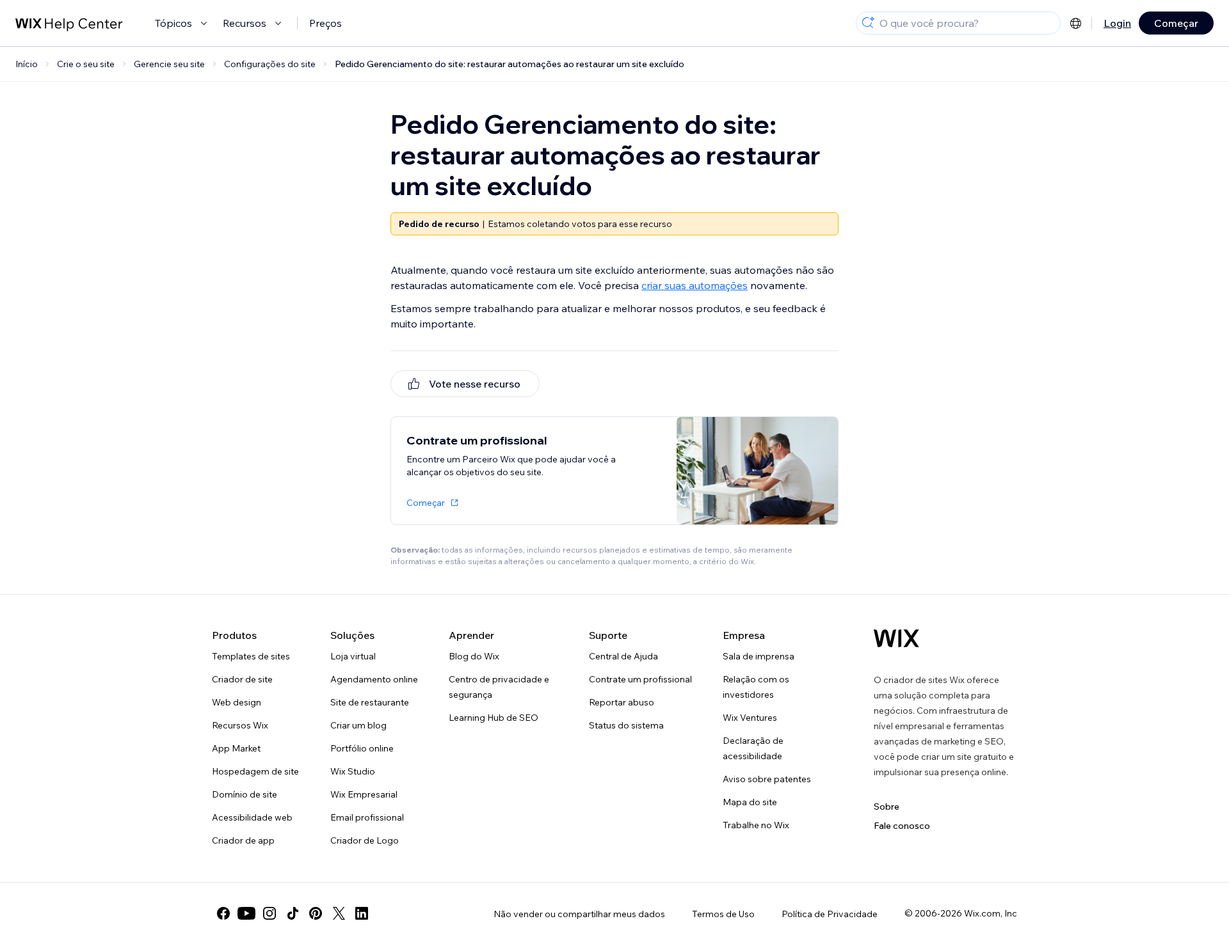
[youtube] (246, 913)
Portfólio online (362, 748)
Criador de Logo (364, 840)
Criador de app (243, 840)
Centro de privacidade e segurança (499, 686)
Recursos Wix (240, 725)
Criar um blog (358, 725)
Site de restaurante (369, 702)
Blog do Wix (474, 656)
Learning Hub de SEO (493, 717)
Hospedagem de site (255, 771)
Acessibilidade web (252, 817)
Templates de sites (251, 656)
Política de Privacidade (830, 914)
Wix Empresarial (364, 794)
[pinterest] (315, 913)
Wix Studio (352, 771)
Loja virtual (353, 656)
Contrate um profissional (640, 679)
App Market (236, 748)
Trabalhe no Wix (756, 825)
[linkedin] (361, 913)
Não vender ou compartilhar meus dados (579, 914)
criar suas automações (694, 285)
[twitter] (338, 913)
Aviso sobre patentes (767, 779)
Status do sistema (626, 725)
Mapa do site (750, 802)
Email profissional (367, 817)
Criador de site (242, 679)
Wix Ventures (750, 717)
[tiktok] (292, 913)
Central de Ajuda (623, 656)
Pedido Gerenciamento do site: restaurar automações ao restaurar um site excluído (509, 64)
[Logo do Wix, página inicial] (896, 638)
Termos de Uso (723, 914)
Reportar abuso (621, 702)
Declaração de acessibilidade (753, 748)
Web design (236, 702)
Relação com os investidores (756, 686)
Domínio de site (244, 794)
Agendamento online (374, 679)
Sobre (886, 806)
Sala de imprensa (758, 656)
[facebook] (223, 913)
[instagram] (269, 913)
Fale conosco (902, 825)
